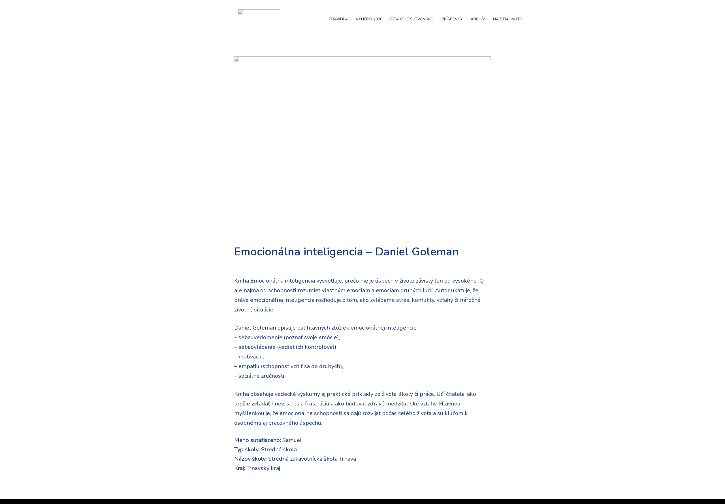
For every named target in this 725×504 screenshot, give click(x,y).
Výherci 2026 (369, 19)
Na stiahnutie (508, 19)
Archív (478, 19)
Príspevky (452, 19)
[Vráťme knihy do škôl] (215, 19)
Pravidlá (338, 19)
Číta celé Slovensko (412, 19)
